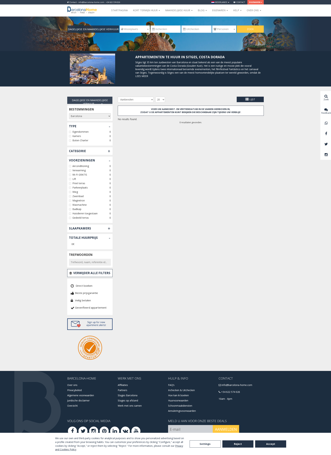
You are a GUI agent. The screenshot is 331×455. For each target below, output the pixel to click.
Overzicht (72, 405)
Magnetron (78, 200)
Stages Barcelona (127, 395)
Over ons (72, 385)
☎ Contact (239, 2)
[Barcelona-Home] (82, 7)
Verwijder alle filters (91, 273)
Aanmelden (226, 429)
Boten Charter (80, 140)
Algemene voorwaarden (80, 395)
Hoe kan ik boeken (178, 395)
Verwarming (79, 170)
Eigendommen (80, 131)
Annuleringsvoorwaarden (182, 410)
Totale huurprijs (83, 238)
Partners (122, 390)
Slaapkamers (80, 228)
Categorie (77, 151)
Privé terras (78, 183)
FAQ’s (171, 385)
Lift (74, 179)
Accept (270, 444)
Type (72, 126)
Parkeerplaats (80, 187)
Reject (238, 444)
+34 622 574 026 (230, 391)
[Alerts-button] (90, 324)
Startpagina (119, 10)
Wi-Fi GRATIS (79, 174)
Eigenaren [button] (254, 2)
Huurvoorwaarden (178, 400)
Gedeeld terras (80, 217)
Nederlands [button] (221, 2)
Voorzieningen (82, 160)
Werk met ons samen (130, 405)
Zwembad (78, 196)
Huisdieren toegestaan (85, 213)
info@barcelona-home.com (236, 385)
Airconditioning (80, 166)
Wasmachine (79, 204)
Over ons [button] (253, 10)
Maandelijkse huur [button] (178, 10)
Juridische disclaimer (78, 400)
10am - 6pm (225, 398)
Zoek (250, 29)
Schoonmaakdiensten (180, 405)
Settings (205, 444)
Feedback (326, 112)
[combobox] (135, 29)
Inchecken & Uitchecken (181, 390)
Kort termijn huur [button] (145, 10)
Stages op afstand (128, 400)
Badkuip (76, 209)
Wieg (75, 191)
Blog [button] (201, 10)
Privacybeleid (74, 390)
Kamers (76, 136)
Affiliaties (123, 385)
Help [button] (236, 10)
